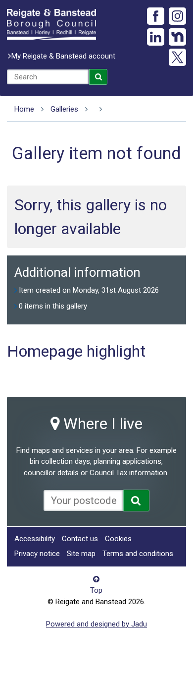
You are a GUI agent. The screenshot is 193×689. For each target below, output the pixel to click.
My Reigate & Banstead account (63, 56)
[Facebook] (155, 16)
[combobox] (48, 76)
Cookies (118, 538)
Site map (81, 553)
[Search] (98, 77)
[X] (177, 57)
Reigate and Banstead (51, 24)
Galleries (64, 109)
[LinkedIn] (155, 37)
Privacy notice (37, 553)
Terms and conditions (137, 553)
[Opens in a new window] (136, 500)
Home (24, 109)
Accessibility (34, 538)
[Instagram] (177, 16)
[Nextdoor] (177, 37)
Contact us (80, 538)
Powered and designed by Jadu (96, 624)
